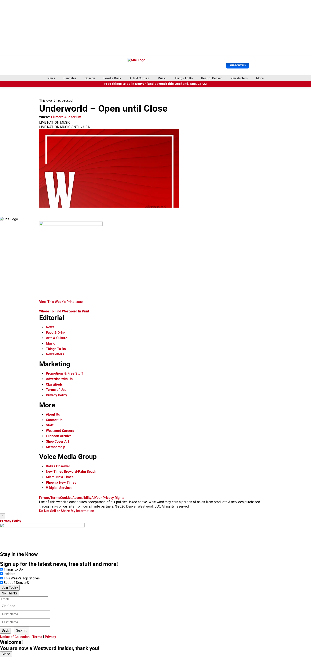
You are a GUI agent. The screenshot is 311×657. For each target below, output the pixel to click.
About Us (53, 414)
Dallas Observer (58, 466)
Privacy (44, 498)
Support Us (237, 65)
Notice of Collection (15, 637)
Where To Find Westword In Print (64, 311)
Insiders (9, 574)
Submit (21, 630)
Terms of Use (56, 390)
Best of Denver (211, 78)
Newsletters (239, 78)
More (260, 78)
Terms (55, 498)
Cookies (66, 498)
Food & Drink (112, 78)
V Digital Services (59, 488)
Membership (55, 447)
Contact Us (54, 420)
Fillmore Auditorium (66, 117)
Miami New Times (59, 477)
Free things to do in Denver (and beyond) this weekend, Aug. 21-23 (155, 84)
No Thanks (10, 593)
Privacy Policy (56, 395)
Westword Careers (60, 431)
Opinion (90, 78)
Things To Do (183, 78)
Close (6, 654)
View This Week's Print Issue (61, 302)
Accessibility (81, 498)
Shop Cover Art (57, 441)
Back (5, 630)
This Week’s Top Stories (22, 578)
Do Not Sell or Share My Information (66, 511)
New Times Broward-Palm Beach (71, 471)
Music (162, 78)
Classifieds (54, 384)
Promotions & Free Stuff (64, 373)
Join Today (10, 588)
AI (93, 498)
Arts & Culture (139, 78)
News (51, 78)
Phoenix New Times (61, 482)
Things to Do (13, 569)
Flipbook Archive (59, 436)
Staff (50, 425)
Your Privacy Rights (109, 498)
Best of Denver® (16, 583)
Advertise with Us (59, 379)
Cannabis (69, 78)
